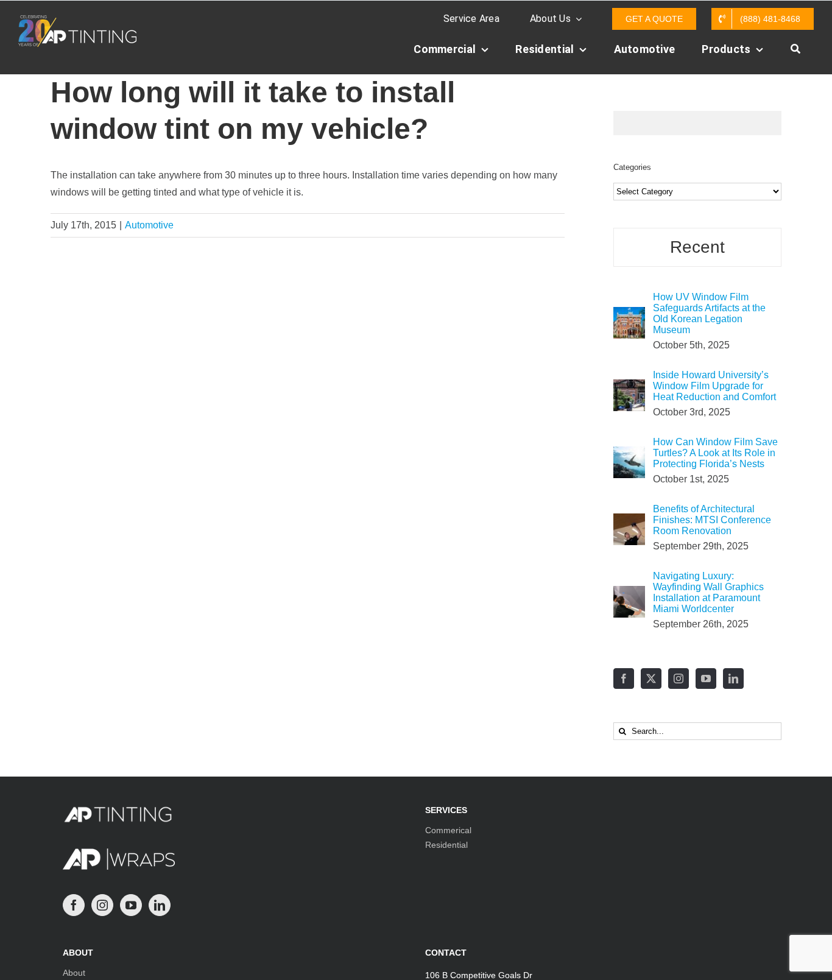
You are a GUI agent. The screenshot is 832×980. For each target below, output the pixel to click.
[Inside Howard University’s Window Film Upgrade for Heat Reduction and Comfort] (629, 387)
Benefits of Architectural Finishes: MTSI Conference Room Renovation (712, 520)
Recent (697, 247)
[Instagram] (678, 678)
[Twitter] (651, 678)
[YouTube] (706, 678)
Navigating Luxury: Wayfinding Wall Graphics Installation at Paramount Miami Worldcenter (708, 592)
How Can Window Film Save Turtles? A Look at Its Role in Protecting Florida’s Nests (715, 453)
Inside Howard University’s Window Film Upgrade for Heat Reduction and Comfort (714, 386)
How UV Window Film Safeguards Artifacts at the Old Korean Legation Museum (709, 313)
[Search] (795, 55)
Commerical (448, 830)
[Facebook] (623, 678)
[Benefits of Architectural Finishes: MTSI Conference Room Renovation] (629, 521)
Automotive (149, 225)
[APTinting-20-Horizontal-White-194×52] (77, 20)
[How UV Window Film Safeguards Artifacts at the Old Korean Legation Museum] (629, 315)
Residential (446, 845)
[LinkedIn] (733, 678)
